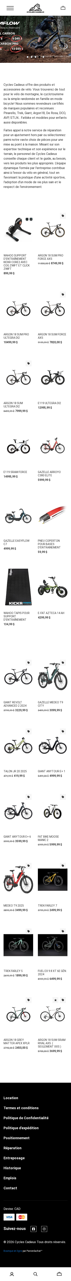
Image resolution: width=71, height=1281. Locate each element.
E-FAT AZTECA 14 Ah (51, 613)
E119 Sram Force (15, 472)
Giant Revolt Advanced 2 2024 (15, 704)
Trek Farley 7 (47, 905)
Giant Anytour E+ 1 (51, 771)
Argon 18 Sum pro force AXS (50, 257)
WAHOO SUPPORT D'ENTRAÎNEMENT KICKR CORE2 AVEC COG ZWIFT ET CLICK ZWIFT (17, 262)
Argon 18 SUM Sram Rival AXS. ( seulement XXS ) (51, 1043)
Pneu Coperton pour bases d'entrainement (49, 544)
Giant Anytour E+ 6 (17, 836)
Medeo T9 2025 (14, 905)
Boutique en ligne (13, 1251)
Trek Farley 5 (13, 971)
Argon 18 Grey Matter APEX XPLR (17, 1041)
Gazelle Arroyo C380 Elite (49, 473)
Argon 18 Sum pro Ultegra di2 (16, 336)
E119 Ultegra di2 (49, 403)
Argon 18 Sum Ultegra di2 (13, 405)
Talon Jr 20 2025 (15, 771)
